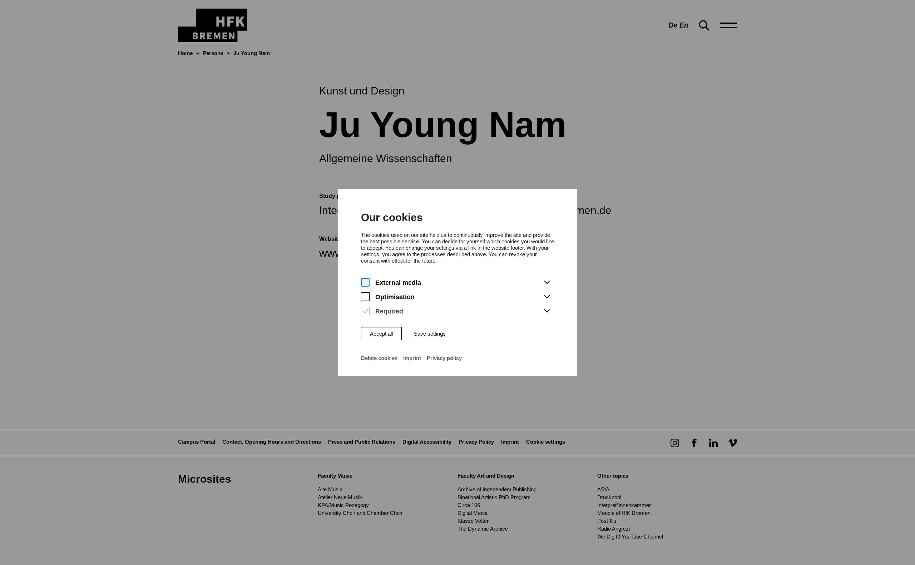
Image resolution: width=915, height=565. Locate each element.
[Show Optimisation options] (547, 297)
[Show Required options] (547, 311)
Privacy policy (444, 358)
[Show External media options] (547, 283)
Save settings (430, 334)
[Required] (365, 311)
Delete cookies (379, 358)
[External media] (365, 282)
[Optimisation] (365, 296)
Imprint (412, 358)
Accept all (381, 334)
